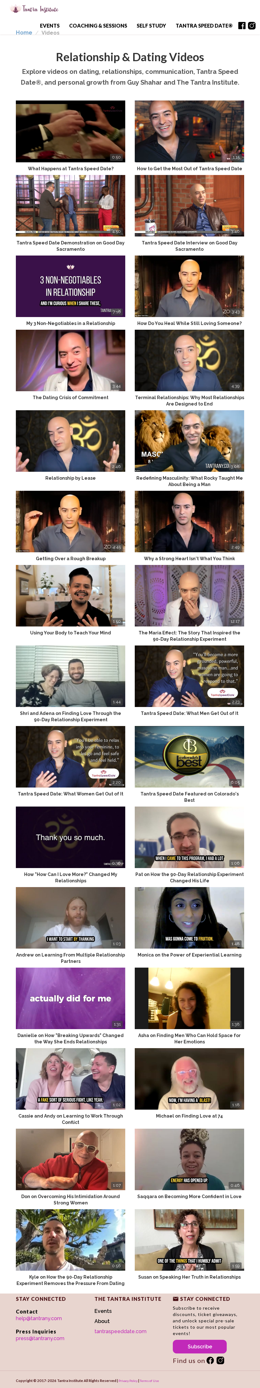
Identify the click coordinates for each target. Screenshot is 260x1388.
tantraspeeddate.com (120, 1331)
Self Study (151, 26)
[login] (242, 26)
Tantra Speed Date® (204, 26)
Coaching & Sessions (98, 26)
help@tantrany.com (39, 1318)
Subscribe (200, 1347)
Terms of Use (149, 1381)
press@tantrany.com (40, 1338)
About (102, 1321)
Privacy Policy (128, 1381)
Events (50, 26)
